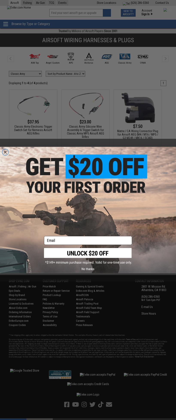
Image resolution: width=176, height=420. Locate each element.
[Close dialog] (5, 152)
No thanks (88, 269)
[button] (88, 256)
